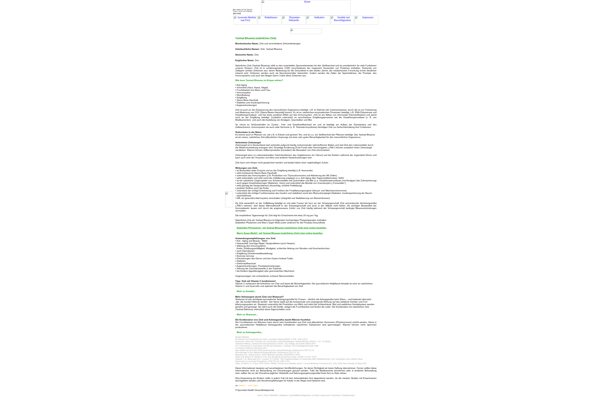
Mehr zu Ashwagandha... (250, 332)
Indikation (284, 395)
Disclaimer (336, 395)
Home (259, 395)
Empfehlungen (348, 395)
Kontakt (315, 395)
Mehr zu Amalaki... (246, 291)
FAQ (266, 395)
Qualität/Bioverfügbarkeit (300, 395)
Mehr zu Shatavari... (247, 314)
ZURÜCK (241, 385)
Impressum (325, 395)
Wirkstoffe (273, 395)
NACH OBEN (253, 385)
